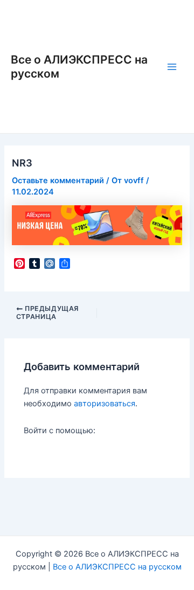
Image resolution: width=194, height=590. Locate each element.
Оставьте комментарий (58, 180)
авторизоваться (104, 403)
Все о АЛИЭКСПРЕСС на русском (117, 567)
